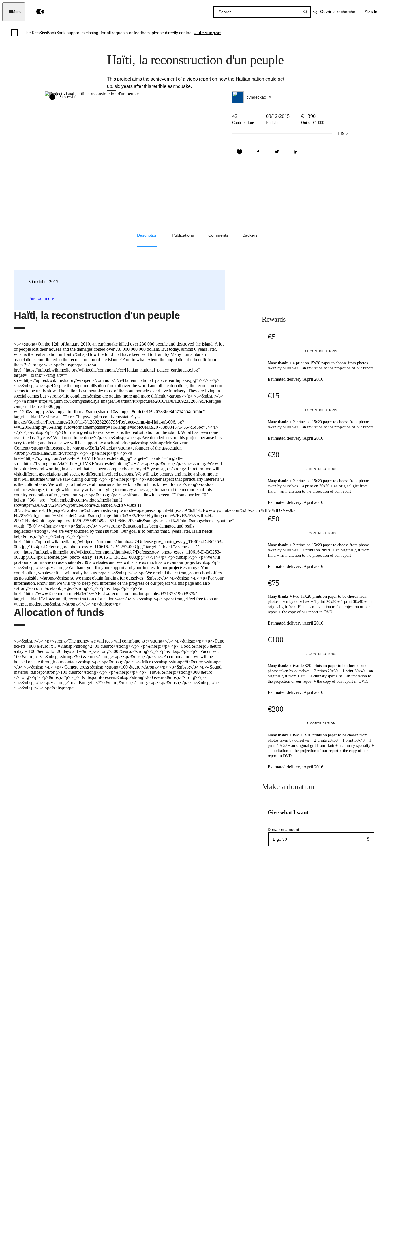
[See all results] (305, 11)
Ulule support (207, 32)
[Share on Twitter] (277, 152)
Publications (183, 235)
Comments (218, 235)
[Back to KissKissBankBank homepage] (36, 11)
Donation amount (283, 829)
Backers (250, 235)
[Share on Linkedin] (295, 152)
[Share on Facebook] (258, 152)
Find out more (41, 298)
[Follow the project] (239, 152)
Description (147, 235)
